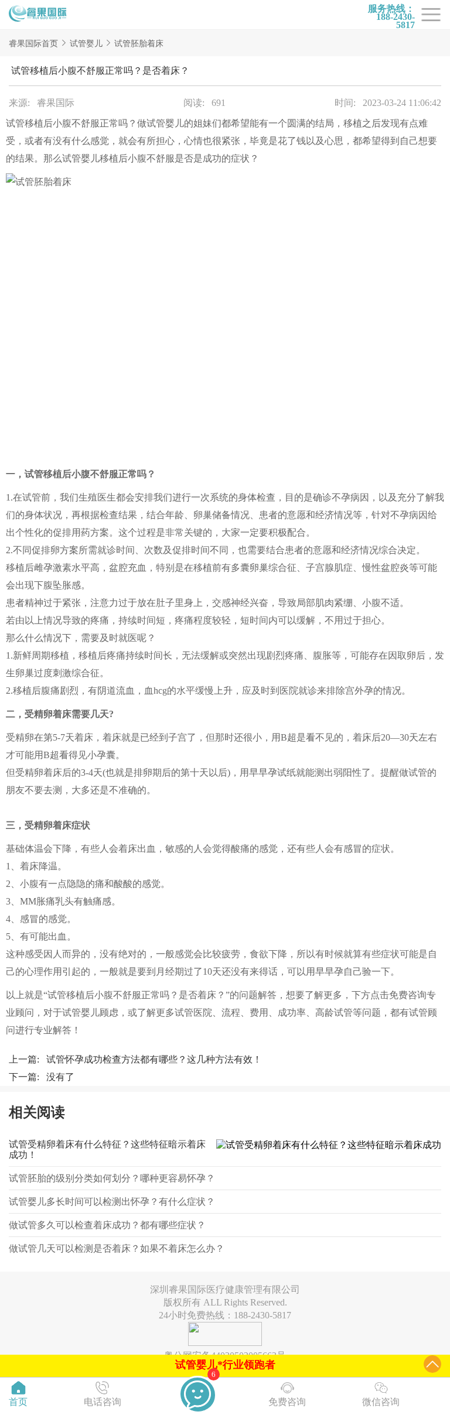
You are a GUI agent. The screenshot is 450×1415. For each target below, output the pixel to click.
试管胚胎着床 (138, 43)
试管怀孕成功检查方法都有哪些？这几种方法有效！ (154, 1059)
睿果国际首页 (33, 43)
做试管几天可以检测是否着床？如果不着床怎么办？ (116, 1248)
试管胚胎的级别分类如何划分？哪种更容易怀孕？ (112, 1178)
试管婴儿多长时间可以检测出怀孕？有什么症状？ (112, 1202)
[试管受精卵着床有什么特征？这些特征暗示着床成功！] (325, 1149)
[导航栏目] (38, 14)
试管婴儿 (86, 43)
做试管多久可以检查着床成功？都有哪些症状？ (107, 1225)
